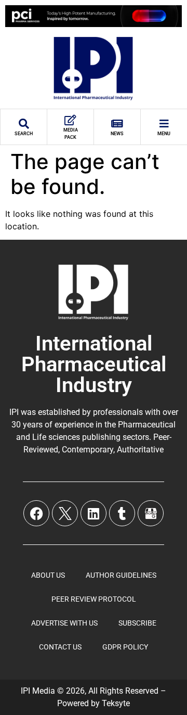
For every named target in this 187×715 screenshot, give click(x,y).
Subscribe (137, 623)
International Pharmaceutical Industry (93, 364)
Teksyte (116, 703)
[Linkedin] (93, 513)
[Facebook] (36, 513)
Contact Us (60, 647)
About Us (48, 575)
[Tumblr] (122, 513)
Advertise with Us (64, 623)
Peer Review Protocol (93, 599)
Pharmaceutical (147, 425)
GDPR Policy (125, 647)
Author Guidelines (121, 575)
